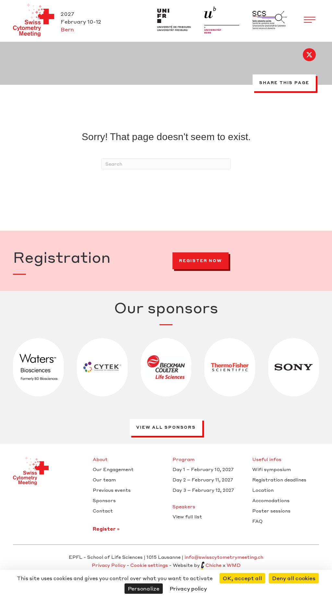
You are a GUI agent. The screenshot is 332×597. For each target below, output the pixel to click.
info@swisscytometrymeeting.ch (223, 557)
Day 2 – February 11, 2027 (202, 479)
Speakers (183, 506)
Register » (106, 529)
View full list (187, 516)
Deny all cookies (293, 578)
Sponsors (104, 500)
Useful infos (266, 459)
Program (183, 459)
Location (263, 490)
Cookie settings (149, 565)
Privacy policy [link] (188, 588)
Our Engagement (113, 469)
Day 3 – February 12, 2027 (203, 490)
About (100, 459)
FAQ (257, 521)
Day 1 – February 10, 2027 (203, 469)
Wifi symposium (271, 469)
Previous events (112, 490)
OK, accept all (242, 578)
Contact (103, 511)
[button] (309, 54)
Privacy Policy (108, 565)
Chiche (213, 565)
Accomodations (271, 500)
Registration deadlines (279, 479)
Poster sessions (271, 511)
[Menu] (309, 20)
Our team (104, 479)
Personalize (144, 588)
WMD (234, 565)
